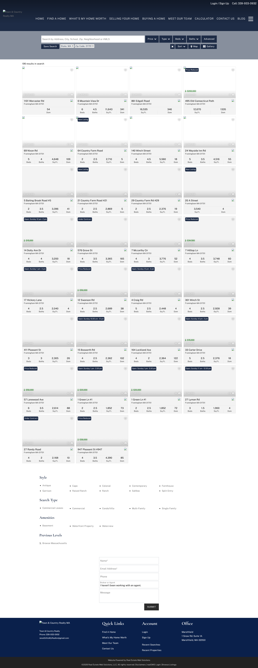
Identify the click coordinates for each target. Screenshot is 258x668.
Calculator (204, 18)
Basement (47, 525)
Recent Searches (151, 644)
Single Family (169, 508)
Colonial (106, 486)
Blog (241, 18)
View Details (48, 82)
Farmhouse (168, 486)
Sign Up (146, 637)
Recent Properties (151, 650)
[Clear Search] (172, 46)
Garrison (46, 491)
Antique (46, 485)
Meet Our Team (180, 18)
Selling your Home (124, 18)
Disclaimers (140, 665)
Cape (75, 486)
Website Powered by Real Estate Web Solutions (129, 660)
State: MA (66, 46)
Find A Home (56, 18)
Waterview (107, 526)
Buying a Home (153, 18)
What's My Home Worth (87, 18)
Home (40, 18)
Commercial (78, 508)
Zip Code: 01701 (83, 46)
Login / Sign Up (220, 3)
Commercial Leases (52, 508)
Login (145, 632)
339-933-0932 (247, 3)
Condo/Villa (108, 508)
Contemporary (139, 486)
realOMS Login (154, 665)
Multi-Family (138, 508)
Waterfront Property (83, 526)
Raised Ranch (79, 491)
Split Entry (167, 491)
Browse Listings (169, 665)
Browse (54, 543)
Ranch (105, 491)
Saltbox (136, 491)
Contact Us (226, 18)
